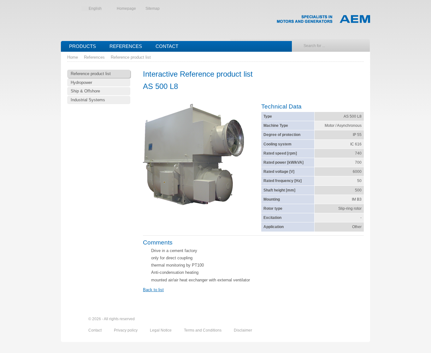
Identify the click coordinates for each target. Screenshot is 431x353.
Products (82, 46)
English (95, 8)
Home (72, 57)
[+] (193, 155)
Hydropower (81, 82)
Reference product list (131, 57)
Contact (167, 46)
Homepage (126, 8)
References (125, 46)
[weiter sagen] (325, 319)
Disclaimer (243, 330)
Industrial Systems (88, 99)
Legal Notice (161, 330)
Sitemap (152, 8)
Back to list (153, 289)
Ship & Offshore (85, 91)
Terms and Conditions (203, 330)
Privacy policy (126, 330)
